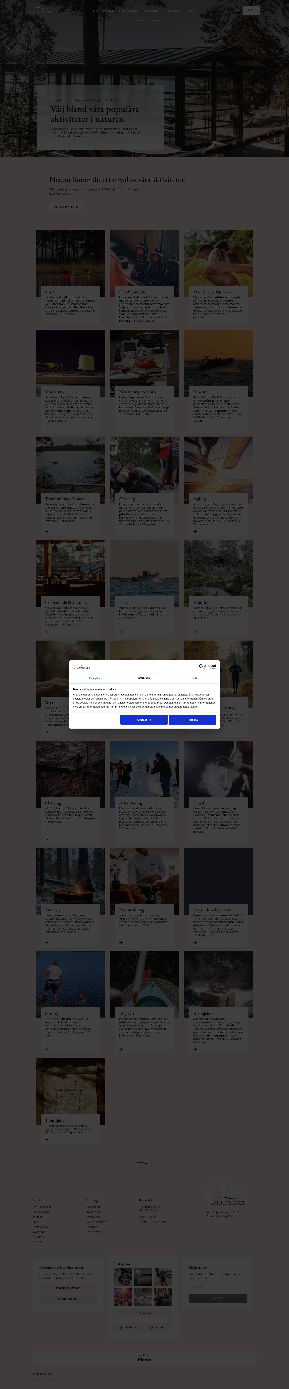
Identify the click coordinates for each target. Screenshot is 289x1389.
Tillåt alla (192, 719)
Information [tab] (144, 677)
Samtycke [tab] (94, 678)
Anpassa (142, 719)
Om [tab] (194, 677)
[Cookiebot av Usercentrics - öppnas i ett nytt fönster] (201, 666)
